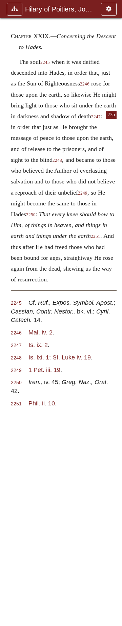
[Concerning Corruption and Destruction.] (8, 313)
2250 (31, 214)
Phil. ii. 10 (41, 403)
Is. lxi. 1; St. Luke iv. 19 (59, 357)
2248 (57, 160)
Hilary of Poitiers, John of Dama (59, 9)
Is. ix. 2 (38, 344)
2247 (96, 117)
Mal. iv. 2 (40, 332)
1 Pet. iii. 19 (44, 369)
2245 (45, 62)
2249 (82, 193)
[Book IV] (114, 313)
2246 (84, 84)
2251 (95, 236)
